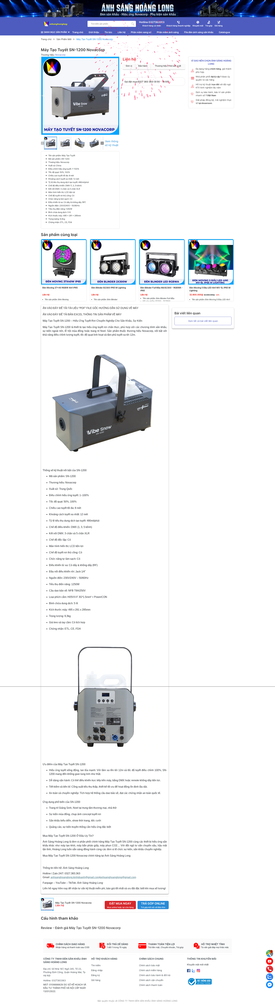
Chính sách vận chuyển (151, 980)
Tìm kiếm (96, 965)
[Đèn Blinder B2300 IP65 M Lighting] (113, 262)
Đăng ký (95, 975)
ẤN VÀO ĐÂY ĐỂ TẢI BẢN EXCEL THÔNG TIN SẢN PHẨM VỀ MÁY (82, 314)
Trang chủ (77, 32)
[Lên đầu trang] (269, 998)
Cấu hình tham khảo (59, 918)
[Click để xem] (80, 95)
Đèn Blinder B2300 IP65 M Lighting (108, 287)
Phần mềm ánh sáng (168, 32)
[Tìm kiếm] (133, 24)
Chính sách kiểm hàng (150, 970)
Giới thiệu (94, 32)
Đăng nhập (97, 970)
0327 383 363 (145, 81)
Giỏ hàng (95, 980)
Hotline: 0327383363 (54, 980)
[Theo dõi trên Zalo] (194, 970)
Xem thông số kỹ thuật (111, 143)
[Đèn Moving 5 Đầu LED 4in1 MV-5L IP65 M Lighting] (211, 262)
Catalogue (224, 32)
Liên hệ (121, 32)
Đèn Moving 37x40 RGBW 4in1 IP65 (60, 287)
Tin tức (108, 32)
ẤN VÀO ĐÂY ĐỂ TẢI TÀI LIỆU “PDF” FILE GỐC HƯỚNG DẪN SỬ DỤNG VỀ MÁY (91, 308)
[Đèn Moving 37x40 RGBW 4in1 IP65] (64, 262)
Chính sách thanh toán (150, 985)
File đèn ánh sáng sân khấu (198, 32)
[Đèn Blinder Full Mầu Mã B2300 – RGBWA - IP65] (162, 262)
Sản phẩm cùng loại (59, 234)
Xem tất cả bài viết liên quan (203, 321)
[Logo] (56, 24)
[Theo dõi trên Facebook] (189, 970)
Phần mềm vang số (141, 32)
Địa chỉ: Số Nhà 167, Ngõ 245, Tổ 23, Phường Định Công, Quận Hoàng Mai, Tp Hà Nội (64, 972)
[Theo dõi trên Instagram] (198, 970)
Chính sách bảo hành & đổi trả (154, 975)
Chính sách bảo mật (149, 965)
